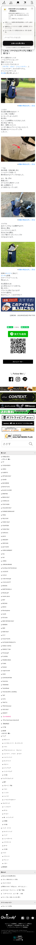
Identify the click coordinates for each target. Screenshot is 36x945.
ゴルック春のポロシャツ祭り (10, 879)
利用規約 (25, 927)
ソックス (6, 792)
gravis (4, 536)
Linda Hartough (6, 578)
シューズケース (8, 838)
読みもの (11, 3)
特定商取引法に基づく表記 (21, 925)
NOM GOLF (5, 631)
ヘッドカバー (7, 806)
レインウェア (7, 768)
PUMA (4, 663)
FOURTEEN (5, 525)
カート (25, 3)
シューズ (6, 796)
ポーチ (5, 845)
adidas (4, 469)
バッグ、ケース (6, 828)
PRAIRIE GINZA (6, 660)
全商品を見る (6, 456)
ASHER (4, 479)
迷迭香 (4, 730)
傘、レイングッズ (8, 817)
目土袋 (3, 73)
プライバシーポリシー (15, 927)
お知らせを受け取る (18, 43)
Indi (3, 557)
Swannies (5, 681)
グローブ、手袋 (8, 785)
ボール (5, 810)
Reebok (4, 667)
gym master (5, 547)
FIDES (4, 515)
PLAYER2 (5, 656)
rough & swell (6, 670)
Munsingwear (6, 610)
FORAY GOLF (6, 522)
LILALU (4, 575)
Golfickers (5, 532)
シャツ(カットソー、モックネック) (13, 743)
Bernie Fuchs (6, 486)
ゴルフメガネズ (6, 883)
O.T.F (3, 635)
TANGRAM (5, 684)
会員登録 (13, 923)
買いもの (4, 3)
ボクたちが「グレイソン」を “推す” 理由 (13, 890)
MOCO (4, 607)
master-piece (6, 596)
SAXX (4, 674)
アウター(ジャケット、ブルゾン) (12, 750)
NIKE (3, 628)
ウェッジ (6, 860)
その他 (5, 775)
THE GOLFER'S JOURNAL (9, 692)
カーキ (3, 275)
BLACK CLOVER (7, 490)
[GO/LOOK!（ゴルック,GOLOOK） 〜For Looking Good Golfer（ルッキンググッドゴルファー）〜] (8, 916)
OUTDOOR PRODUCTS (9, 642)
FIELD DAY (5, 518)
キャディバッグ (8, 831)
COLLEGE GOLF (6, 508)
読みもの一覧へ (18, 362)
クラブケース (7, 842)
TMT (3, 695)
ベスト (5, 746)
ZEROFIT (4, 713)
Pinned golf (5, 653)
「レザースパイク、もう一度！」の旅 (12, 893)
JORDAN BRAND (7, 564)
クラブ (4, 852)
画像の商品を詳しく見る (26, 106)
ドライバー (7, 856)
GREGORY (5, 539)
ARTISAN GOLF (6, 476)
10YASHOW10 (6, 465)
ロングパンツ (7, 760)
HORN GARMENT (7, 550)
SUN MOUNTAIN (7, 677)
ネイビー (9, 273)
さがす (32, 3)
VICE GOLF (5, 709)
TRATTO (4, 702)
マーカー (6, 814)
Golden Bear (5, 529)
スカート (6, 764)
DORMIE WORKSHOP (8, 511)
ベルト (5, 789)
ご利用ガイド (21, 923)
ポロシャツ (7, 739)
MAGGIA (4, 585)
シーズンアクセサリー (10, 799)
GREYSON (5, 543)
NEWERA (4, 624)
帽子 (5, 782)
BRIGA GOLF (6, 497)
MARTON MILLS (7, 589)
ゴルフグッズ (6, 803)
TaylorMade (5, 688)
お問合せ (29, 923)
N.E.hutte (5, 617)
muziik (4, 614)
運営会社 (10, 925)
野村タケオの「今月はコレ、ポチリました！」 (15, 886)
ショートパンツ (8, 757)
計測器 (5, 821)
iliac (3, 554)
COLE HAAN (5, 504)
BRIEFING (5, 493)
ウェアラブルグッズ (7, 778)
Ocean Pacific (6, 638)
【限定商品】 (6, 723)
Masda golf (5, 592)
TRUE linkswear (6, 706)
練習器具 (4, 867)
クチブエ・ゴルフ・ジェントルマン (14, 66)
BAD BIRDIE (5, 483)
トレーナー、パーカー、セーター (13, 753)
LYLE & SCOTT (6, 582)
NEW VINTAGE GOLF (8, 621)
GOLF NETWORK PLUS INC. (12, 930)
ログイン (7, 923)
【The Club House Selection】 (10, 720)
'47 (3, 462)
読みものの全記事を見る (9, 876)
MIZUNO (4, 603)
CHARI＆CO (5, 501)
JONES (4, 561)
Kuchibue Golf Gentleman (9, 568)
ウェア (4, 736)
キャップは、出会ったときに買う (11, 897)
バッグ (5, 835)
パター (5, 863)
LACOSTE (5, 571)
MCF (3, 600)
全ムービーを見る (7, 906)
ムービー (18, 3)
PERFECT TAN (6, 649)
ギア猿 (4, 727)
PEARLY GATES (6, 646)
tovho (4, 699)
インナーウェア (8, 771)
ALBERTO (5, 472)
